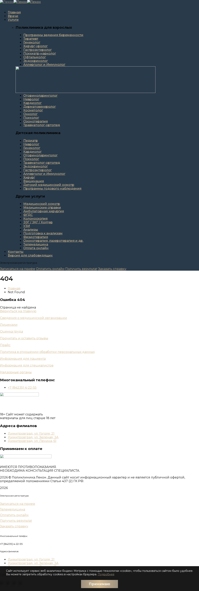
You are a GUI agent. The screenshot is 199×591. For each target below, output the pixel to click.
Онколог (30, 114)
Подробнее (106, 574)
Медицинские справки (42, 207)
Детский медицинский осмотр (48, 185)
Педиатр (30, 140)
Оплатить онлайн (50, 269)
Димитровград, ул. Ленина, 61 (32, 441)
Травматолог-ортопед (41, 125)
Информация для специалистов (26, 365)
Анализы (30, 229)
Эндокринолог (35, 61)
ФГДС (28, 215)
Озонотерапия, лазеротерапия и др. (53, 241)
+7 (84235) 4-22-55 (22, 387)
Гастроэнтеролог (37, 50)
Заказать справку (112, 269)
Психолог (31, 118)
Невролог (31, 99)
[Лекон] (7, 2)
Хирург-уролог (35, 46)
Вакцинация (33, 181)
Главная (14, 288)
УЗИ (26, 226)
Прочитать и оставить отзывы (24, 338)
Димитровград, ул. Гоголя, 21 (31, 433)
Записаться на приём (17, 269)
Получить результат (81, 269)
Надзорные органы (16, 372)
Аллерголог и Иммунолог (44, 64)
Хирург (29, 177)
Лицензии (8, 325)
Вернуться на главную (18, 311)
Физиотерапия (35, 237)
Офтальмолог (34, 57)
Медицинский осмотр (41, 204)
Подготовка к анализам (43, 233)
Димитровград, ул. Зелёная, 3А (33, 437)
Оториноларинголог (40, 95)
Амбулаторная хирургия (43, 211)
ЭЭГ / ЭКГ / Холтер (38, 222)
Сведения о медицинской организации (33, 318)
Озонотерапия (35, 121)
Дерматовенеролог (39, 106)
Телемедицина (35, 244)
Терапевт (30, 39)
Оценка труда (11, 331)
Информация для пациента (23, 358)
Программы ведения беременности (53, 35)
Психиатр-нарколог (39, 53)
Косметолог (33, 110)
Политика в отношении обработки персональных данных (47, 352)
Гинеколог (31, 42)
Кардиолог (32, 103)
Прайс (5, 345)
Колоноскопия (35, 218)
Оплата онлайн (36, 248)
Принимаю (99, 584)
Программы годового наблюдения (52, 188)
